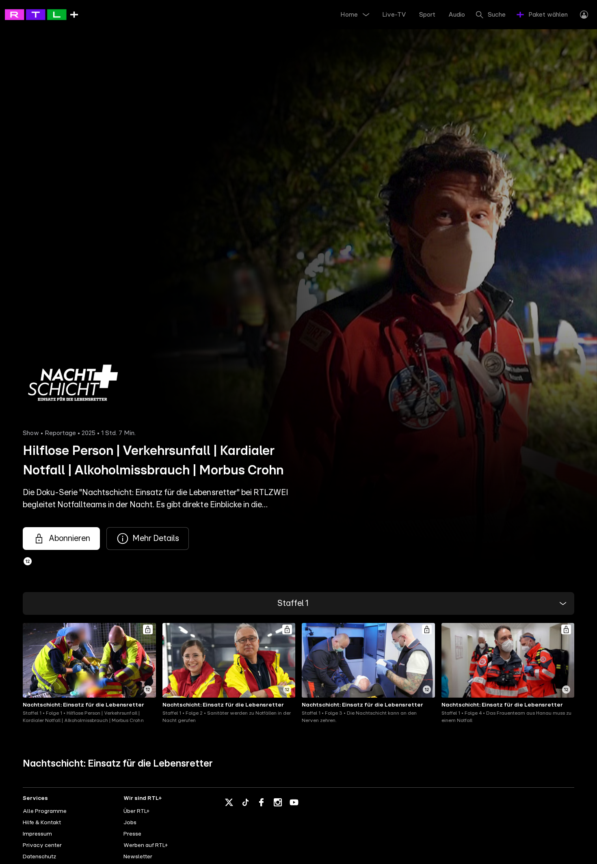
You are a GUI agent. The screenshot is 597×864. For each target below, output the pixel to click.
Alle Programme (45, 811)
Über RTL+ (136, 811)
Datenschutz (39, 857)
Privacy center (42, 845)
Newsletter (137, 857)
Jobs (129, 822)
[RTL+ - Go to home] (41, 14)
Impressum (37, 834)
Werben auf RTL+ (145, 845)
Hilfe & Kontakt (42, 822)
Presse (132, 834)
